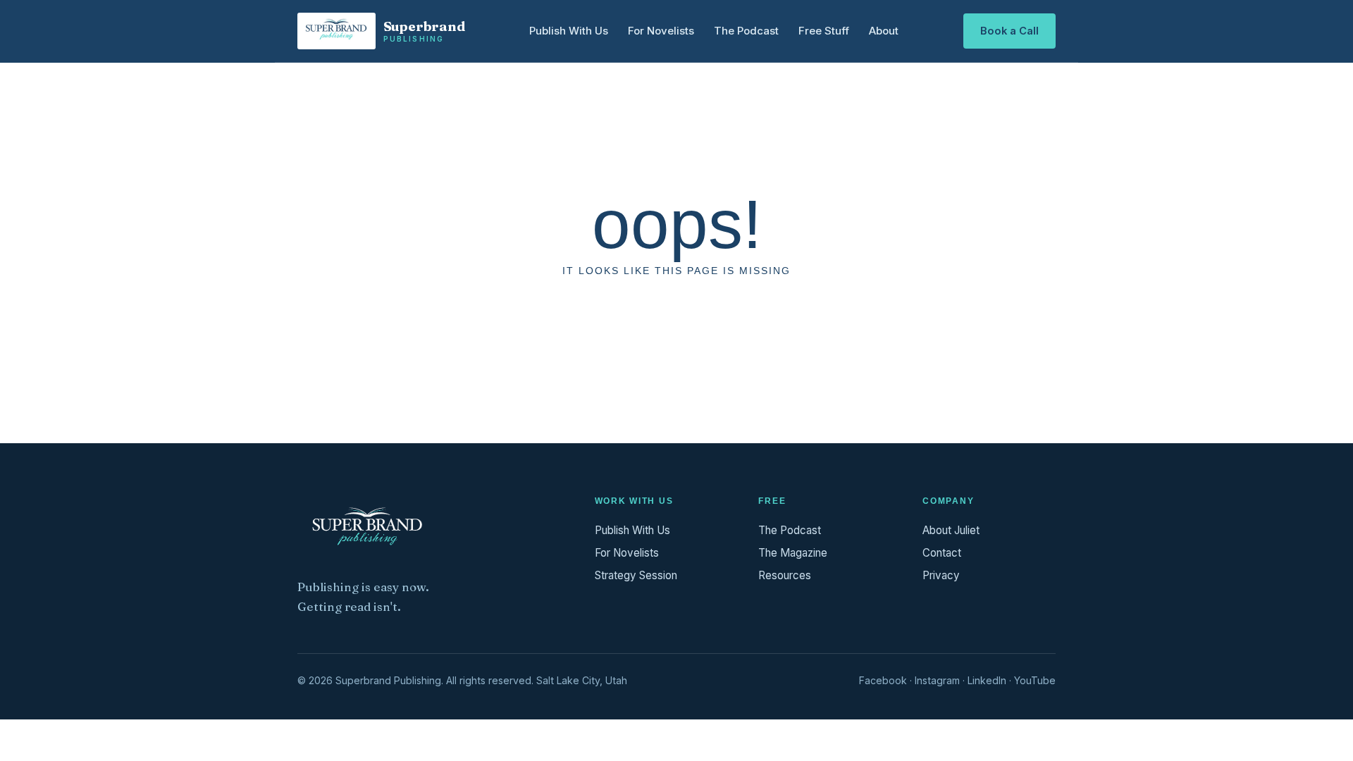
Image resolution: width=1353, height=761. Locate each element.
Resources (784, 575)
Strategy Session (636, 575)
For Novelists (661, 30)
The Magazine (792, 552)
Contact (941, 552)
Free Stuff (823, 30)
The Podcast (746, 30)
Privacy (941, 575)
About (883, 30)
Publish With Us (568, 30)
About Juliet (951, 530)
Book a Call (1009, 31)
